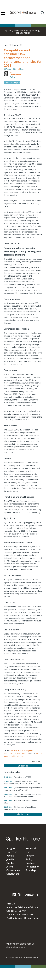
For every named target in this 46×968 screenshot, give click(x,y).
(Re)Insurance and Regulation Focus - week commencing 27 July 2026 (23, 789)
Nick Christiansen (15, 73)
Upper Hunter (32, 918)
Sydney (18, 918)
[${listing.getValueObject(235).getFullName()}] (6, 75)
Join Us (10, 859)
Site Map (31, 870)
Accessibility (32, 866)
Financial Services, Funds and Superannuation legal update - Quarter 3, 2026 (22, 782)
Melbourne (12, 914)
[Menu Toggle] (3, 13)
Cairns (32, 907)
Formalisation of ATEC (22, 777)
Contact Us (12, 873)
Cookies (30, 862)
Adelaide (11, 907)
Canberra (11, 910)
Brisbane (22, 907)
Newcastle (26, 914)
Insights (10, 848)
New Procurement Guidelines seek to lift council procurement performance (22, 795)
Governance (13, 870)
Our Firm (11, 862)
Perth (9, 918)
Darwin (22, 910)
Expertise (11, 851)
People (10, 855)
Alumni (10, 866)
